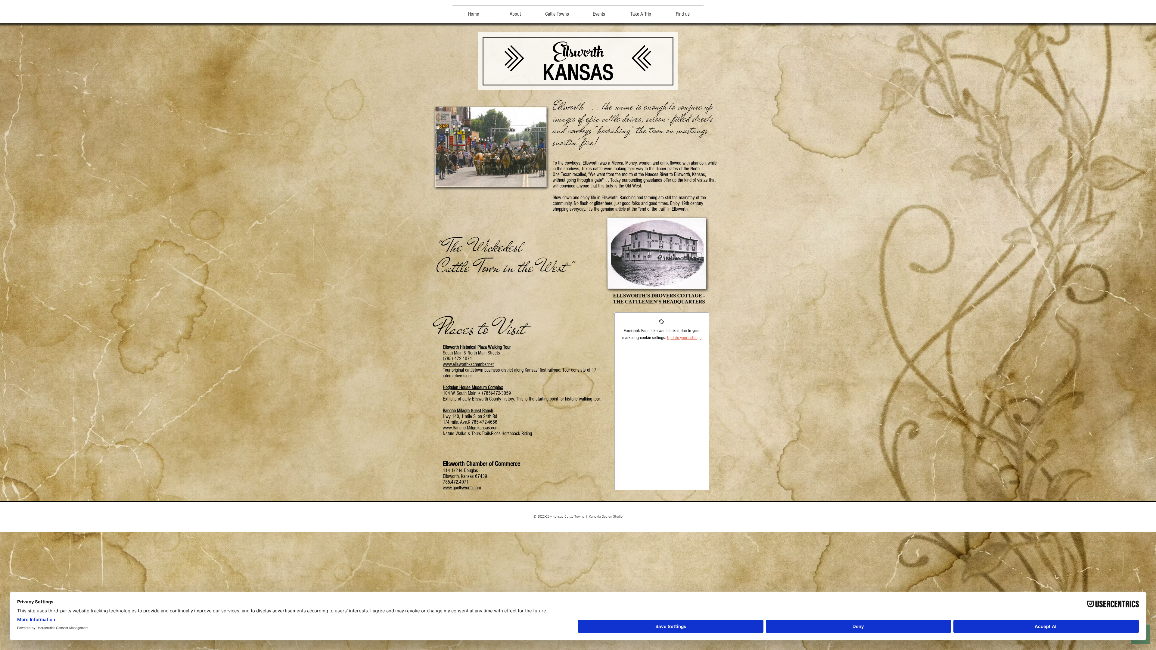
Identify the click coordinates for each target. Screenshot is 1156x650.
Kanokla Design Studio (606, 517)
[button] (557, 11)
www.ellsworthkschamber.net (468, 364)
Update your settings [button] (684, 337)
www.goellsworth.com (462, 488)
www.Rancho (454, 428)
